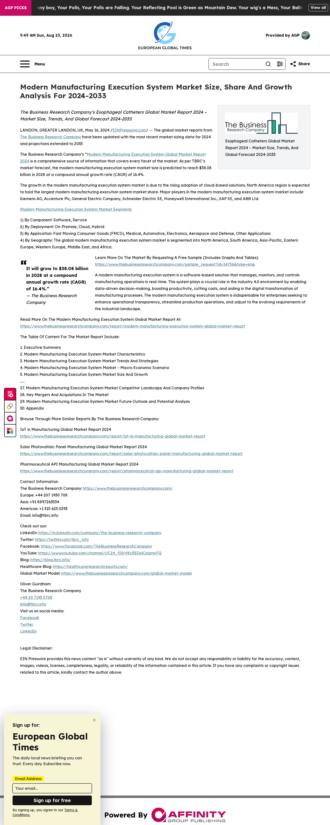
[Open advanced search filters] (280, 64)
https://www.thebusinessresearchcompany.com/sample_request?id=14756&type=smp (175, 264)
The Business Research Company (50, 136)
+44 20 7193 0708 (36, 597)
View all (318, 7)
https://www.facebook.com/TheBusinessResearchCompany (96, 546)
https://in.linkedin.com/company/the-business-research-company (99, 532)
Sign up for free (52, 800)
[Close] (94, 720)
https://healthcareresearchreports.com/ (90, 566)
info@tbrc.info (33, 604)
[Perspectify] (10, 406)
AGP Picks (16, 7)
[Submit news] (10, 394)
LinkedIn (28, 631)
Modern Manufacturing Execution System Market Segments (76, 209)
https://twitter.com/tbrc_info (62, 539)
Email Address (28, 778)
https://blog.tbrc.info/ (50, 559)
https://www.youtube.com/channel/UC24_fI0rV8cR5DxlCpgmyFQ (100, 553)
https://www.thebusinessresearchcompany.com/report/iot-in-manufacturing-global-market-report (112, 436)
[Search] (268, 64)
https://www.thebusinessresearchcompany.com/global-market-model (126, 573)
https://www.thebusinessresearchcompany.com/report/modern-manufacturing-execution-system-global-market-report (132, 326)
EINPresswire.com (129, 130)
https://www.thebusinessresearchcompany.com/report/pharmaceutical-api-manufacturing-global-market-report (126, 470)
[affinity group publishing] (10, 418)
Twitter (26, 624)
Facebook (29, 617)
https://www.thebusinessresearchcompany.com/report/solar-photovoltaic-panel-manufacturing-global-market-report (131, 453)
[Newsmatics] (10, 431)
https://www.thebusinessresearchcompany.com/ (128, 488)
